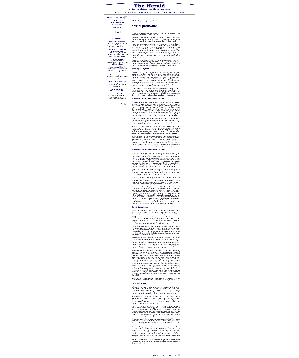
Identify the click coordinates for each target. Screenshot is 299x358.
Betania (165, 12)
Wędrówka (133, 12)
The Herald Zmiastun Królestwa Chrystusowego (117, 22)
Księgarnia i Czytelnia (154, 12)
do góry (163, 355)
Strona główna (173, 12)
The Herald (142, 12)
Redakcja (118, 12)
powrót (110, 17)
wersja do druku (120, 17)
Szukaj (182, 12)
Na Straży (126, 12)
